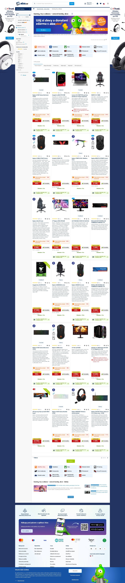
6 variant (41, 90)
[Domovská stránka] (33, 9)
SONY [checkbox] (19, 55)
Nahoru (36, 457)
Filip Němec (93, 490)
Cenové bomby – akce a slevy (43, 8)
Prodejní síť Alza (23, 556)
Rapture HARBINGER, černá (58, 285)
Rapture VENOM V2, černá (78, 285)
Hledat (71, 3)
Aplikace (52, 566)
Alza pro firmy (69, 548)
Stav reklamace (38, 551)
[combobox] (51, 3)
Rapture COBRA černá (57, 347)
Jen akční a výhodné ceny (23, 20)
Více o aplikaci (25, 531)
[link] (23, 75)
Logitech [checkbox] (20, 63)
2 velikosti (80, 216)
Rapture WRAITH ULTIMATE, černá (99, 158)
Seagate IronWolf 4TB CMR (58, 95)
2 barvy (80, 153)
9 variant (80, 90)
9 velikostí (41, 280)
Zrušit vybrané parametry (23, 72)
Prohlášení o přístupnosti (25, 564)
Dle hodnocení (78, 65)
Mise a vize (52, 559)
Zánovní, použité (21, 44)
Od (16, 15)
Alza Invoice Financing (71, 564)
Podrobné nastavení (75, 575)
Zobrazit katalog (20, 9)
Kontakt (52, 548)
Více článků (70, 496)
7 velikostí (60, 90)
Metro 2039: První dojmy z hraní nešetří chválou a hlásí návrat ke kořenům (99, 492)
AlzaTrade (68, 561)
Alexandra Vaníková (51, 485)
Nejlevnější (63, 65)
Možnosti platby (22, 551)
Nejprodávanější (47, 65)
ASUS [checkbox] (19, 57)
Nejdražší (70, 65)
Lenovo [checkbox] (19, 65)
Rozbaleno (20, 42)
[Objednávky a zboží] (97, 3)
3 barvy (80, 280)
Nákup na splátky (23, 559)
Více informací (21, 580)
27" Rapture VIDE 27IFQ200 (58, 221)
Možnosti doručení (23, 548)
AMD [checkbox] (19, 59)
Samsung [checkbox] (20, 67)
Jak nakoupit (37, 553)
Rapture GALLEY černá (38, 221)
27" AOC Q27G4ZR (76, 347)
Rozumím (75, 570)
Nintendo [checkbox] (20, 54)
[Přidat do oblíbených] (47, 93)
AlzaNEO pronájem (70, 551)
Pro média (52, 564)
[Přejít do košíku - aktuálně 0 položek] (108, 3)
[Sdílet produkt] (72, 14)
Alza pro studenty (70, 559)
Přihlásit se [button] (89, 4)
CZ (92, 555)
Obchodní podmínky (23, 561)
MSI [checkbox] (19, 61)
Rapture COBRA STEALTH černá (40, 158)
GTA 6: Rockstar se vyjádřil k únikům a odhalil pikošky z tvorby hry (99, 486)
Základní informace (54, 553)
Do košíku (46, 120)
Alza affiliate (69, 556)
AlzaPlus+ (68, 553)
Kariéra (52, 561)
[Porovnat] (69, 93)
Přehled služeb (22, 566)
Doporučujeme (38, 65)
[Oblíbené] (100, 3)
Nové (19, 40)
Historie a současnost (55, 556)
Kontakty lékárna (54, 551)
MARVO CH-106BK (95, 95)
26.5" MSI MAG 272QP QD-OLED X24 (80, 221)
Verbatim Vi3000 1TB (57, 158)
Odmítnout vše (75, 579)
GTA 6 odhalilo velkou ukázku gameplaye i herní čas (67, 485)
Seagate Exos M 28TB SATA (39, 285)
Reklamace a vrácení (24, 553)
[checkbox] (23, 20)
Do (29, 15)
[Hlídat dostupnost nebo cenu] (49, 93)
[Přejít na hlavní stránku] (22, 3)
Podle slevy (56, 65)
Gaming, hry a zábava (57, 8)
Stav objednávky (38, 548)
